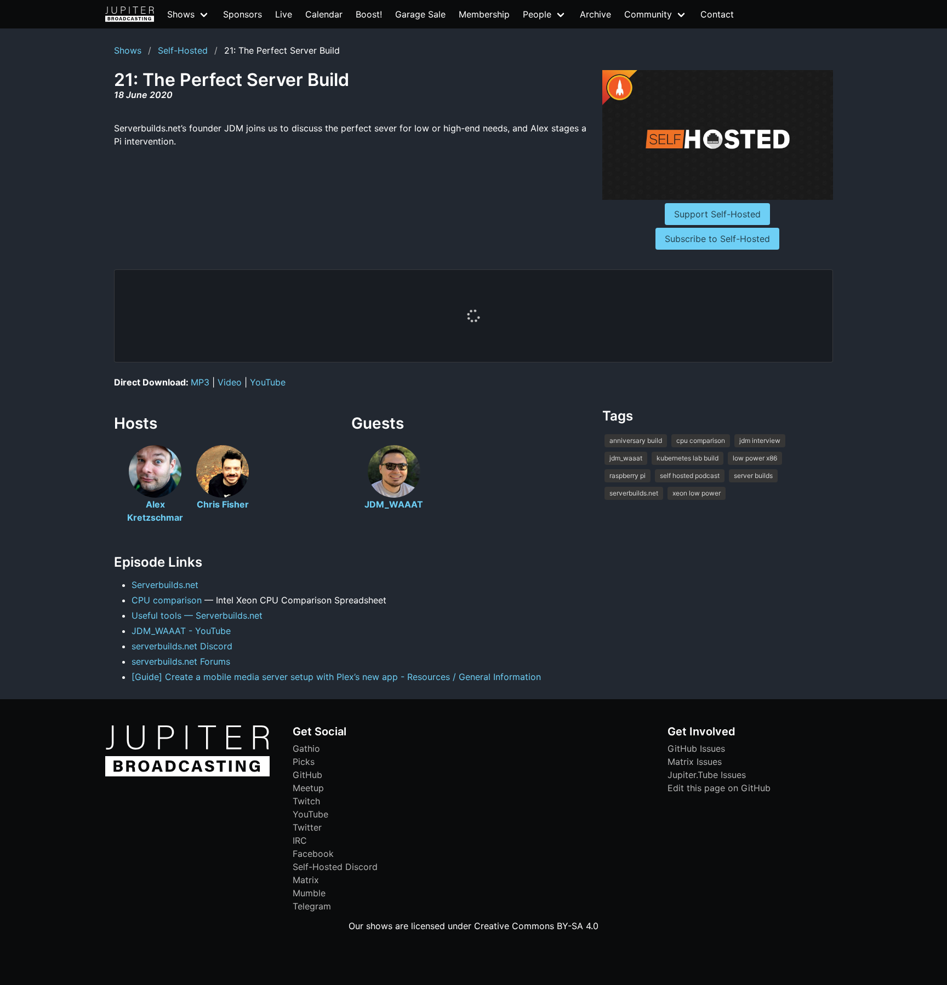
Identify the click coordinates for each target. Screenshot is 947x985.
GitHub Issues (696, 748)
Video (230, 382)
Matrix (306, 879)
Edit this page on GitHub (719, 787)
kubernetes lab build (687, 458)
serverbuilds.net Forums (181, 661)
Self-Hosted (183, 50)
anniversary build (635, 440)
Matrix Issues (695, 761)
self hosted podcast (690, 475)
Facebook (313, 853)
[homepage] (130, 14)
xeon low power (696, 493)
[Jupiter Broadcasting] (187, 773)
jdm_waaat (625, 458)
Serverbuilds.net (165, 584)
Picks (304, 761)
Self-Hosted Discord (335, 866)
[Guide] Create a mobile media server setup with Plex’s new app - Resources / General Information (336, 676)
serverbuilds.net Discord (182, 646)
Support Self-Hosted (717, 214)
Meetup (308, 787)
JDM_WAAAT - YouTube (181, 630)
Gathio (306, 748)
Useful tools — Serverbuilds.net (197, 615)
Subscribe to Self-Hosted (717, 238)
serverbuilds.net (633, 493)
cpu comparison (700, 440)
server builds (753, 475)
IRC (300, 840)
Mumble (309, 893)
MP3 (200, 382)
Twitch (306, 801)
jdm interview (759, 440)
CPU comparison (167, 600)
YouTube (268, 382)
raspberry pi (627, 475)
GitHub (307, 774)
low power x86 (755, 458)
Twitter (307, 827)
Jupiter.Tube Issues (707, 774)
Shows (127, 50)
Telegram (312, 906)
